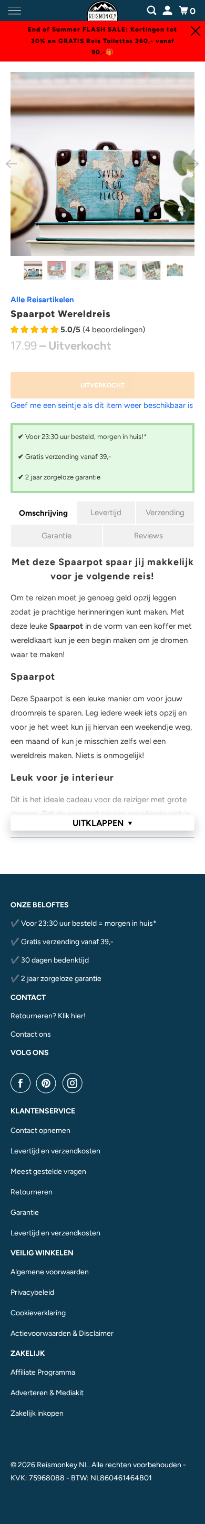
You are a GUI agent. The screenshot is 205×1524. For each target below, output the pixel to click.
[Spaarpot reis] (103, 164)
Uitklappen (103, 823)
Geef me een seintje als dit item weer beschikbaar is (102, 405)
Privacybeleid (32, 1292)
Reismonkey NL (62, 1464)
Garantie (56, 535)
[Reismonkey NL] (102, 10)
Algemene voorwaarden (50, 1271)
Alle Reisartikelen (42, 299)
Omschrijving (43, 513)
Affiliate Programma (43, 1372)
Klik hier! (72, 1015)
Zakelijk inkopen (37, 1413)
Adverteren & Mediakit (47, 1392)
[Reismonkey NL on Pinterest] (48, 1083)
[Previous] (11, 164)
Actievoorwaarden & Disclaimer (62, 1333)
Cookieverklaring (38, 1312)
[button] (35, 329)
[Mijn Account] (168, 9)
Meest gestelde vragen (48, 1171)
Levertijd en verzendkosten (55, 1151)
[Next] (193, 164)
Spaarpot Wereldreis (61, 314)
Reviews (148, 535)
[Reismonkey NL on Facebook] (23, 1083)
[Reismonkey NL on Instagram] (75, 1083)
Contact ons (31, 1034)
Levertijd (105, 512)
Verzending (165, 512)
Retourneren (32, 1192)
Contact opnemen (40, 1130)
